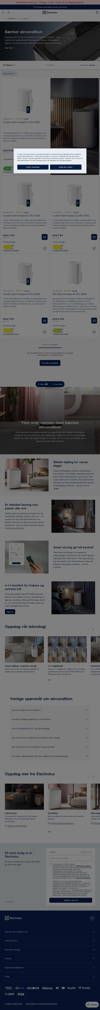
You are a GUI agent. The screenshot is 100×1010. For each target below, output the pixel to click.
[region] (50, 160)
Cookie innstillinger (33, 167)
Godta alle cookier (66, 167)
